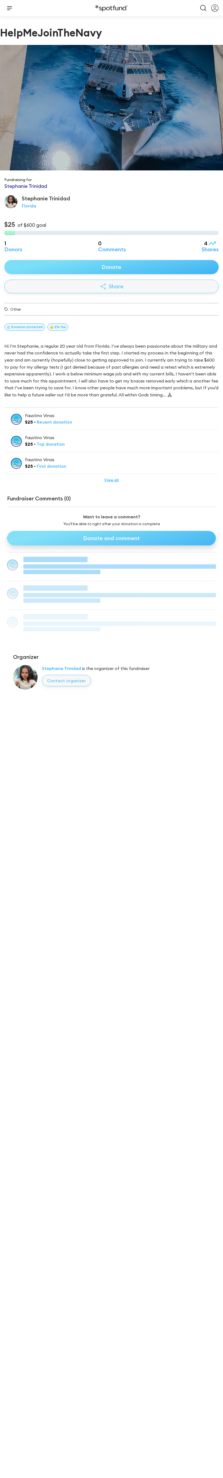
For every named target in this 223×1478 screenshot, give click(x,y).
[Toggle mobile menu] (9, 8)
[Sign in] (215, 8)
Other (15, 309)
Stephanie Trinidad (61, 668)
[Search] (203, 8)
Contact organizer (66, 680)
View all (111, 480)
